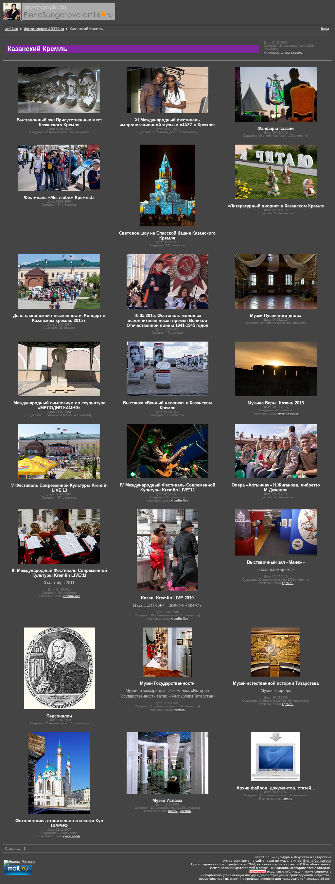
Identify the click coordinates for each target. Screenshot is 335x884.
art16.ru (11, 29)
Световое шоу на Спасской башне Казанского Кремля (167, 235)
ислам (173, 811)
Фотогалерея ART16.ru (44, 29)
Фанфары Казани (275, 128)
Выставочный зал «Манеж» (276, 562)
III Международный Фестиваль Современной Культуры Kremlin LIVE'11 (59, 573)
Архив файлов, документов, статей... (276, 788)
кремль (297, 52)
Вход (325, 28)
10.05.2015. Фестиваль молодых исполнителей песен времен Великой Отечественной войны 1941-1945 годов (167, 320)
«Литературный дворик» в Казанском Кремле (276, 205)
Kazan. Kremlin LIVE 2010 (167, 597)
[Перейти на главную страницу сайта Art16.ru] (12, 19)
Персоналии (59, 716)
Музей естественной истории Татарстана (276, 683)
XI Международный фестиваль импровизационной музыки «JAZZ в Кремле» (167, 122)
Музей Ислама (167, 800)
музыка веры (288, 413)
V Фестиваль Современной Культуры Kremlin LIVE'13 (59, 488)
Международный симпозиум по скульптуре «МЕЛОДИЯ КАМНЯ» (59, 405)
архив (287, 798)
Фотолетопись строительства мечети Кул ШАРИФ (59, 823)
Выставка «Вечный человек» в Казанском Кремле (167, 405)
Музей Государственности (167, 683)
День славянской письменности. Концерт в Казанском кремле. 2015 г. (59, 318)
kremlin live (179, 500)
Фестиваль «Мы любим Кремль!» (59, 197)
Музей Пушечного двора (275, 315)
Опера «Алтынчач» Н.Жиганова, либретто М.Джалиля (276, 487)
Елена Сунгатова (317, 860)
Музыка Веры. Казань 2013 (276, 402)
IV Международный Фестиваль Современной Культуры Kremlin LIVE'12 (167, 487)
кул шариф (71, 836)
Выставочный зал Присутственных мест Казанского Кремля (59, 122)
